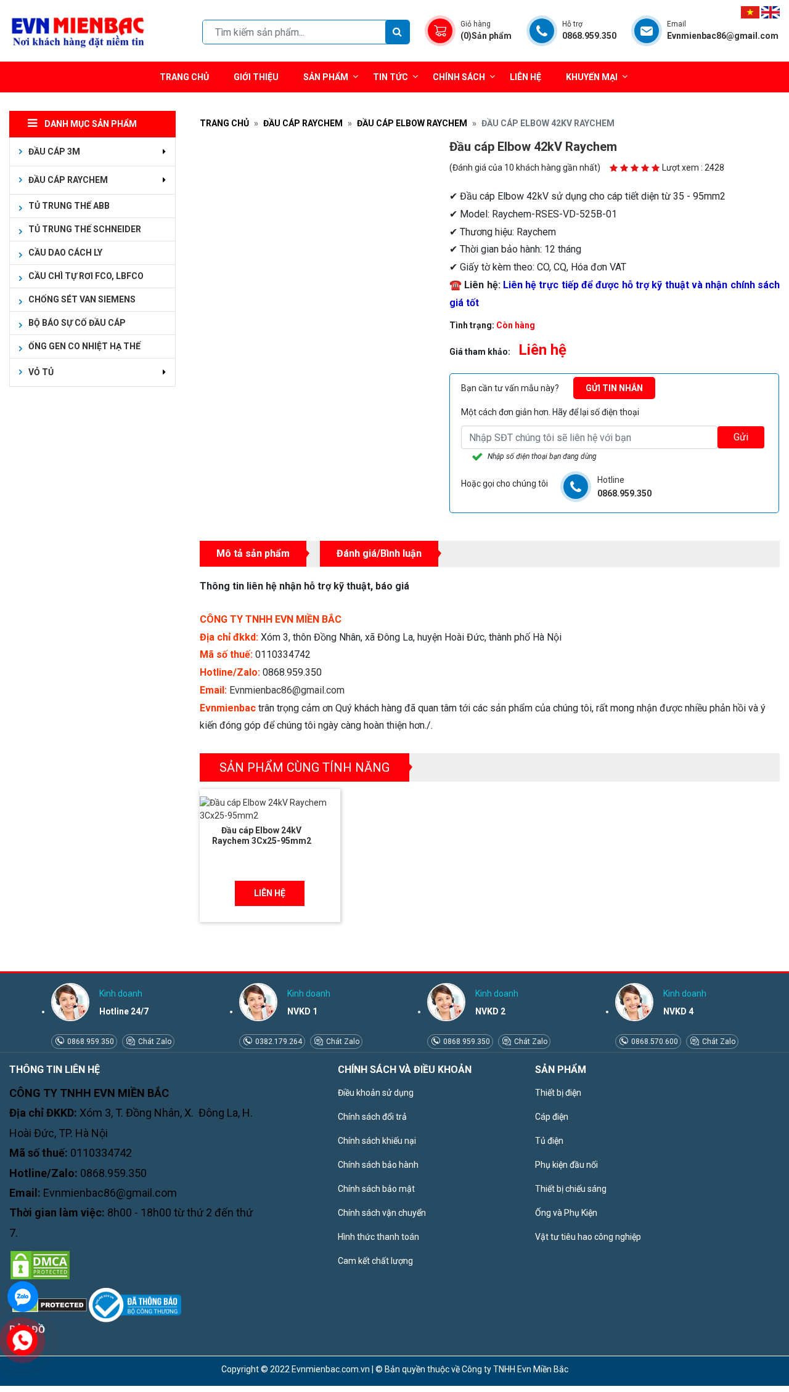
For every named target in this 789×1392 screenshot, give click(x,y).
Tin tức (390, 77)
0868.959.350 (89, 1041)
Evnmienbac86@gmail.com (287, 690)
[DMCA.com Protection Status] (40, 1264)
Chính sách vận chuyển (382, 1213)
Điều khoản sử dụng (376, 1093)
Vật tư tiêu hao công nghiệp (588, 1237)
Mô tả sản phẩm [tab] (253, 553)
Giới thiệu (256, 77)
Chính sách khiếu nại (377, 1141)
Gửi (741, 437)
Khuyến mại (592, 77)
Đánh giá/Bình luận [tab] (379, 553)
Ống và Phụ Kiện (566, 1213)
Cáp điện (551, 1117)
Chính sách (459, 77)
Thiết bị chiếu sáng (571, 1189)
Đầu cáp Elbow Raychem (412, 123)
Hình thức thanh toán (378, 1237)
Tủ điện (549, 1141)
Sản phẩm (325, 77)
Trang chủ (184, 77)
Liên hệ (525, 77)
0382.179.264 (277, 1041)
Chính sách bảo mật (376, 1189)
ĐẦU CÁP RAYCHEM (303, 123)
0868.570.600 (653, 1041)
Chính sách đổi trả (372, 1117)
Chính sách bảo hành (378, 1165)
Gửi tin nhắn (614, 388)
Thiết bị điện (558, 1093)
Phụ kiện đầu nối (566, 1165)
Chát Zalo (153, 1041)
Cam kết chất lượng (375, 1261)
